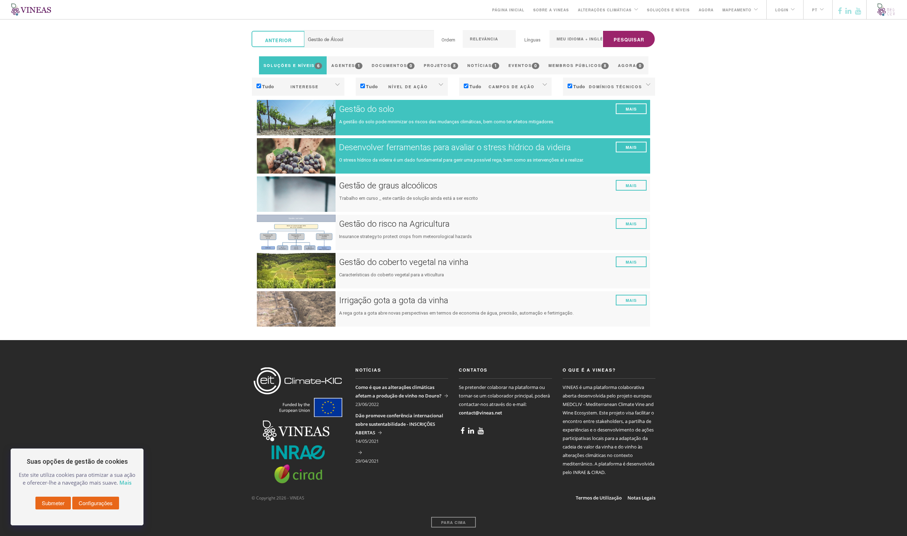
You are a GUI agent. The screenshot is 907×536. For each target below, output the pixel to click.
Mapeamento (736, 9)
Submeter (53, 503)
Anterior (278, 40)
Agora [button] (706, 9)
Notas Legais (641, 498)
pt (814, 9)
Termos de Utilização (599, 498)
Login (781, 9)
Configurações (96, 503)
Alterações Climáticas (605, 9)
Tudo (268, 86)
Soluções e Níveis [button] (668, 9)
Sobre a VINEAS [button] (551, 9)
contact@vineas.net (480, 413)
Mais (631, 109)
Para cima (453, 522)
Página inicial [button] (508, 9)
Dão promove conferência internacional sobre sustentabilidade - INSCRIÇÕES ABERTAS (399, 424)
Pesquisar (629, 39)
